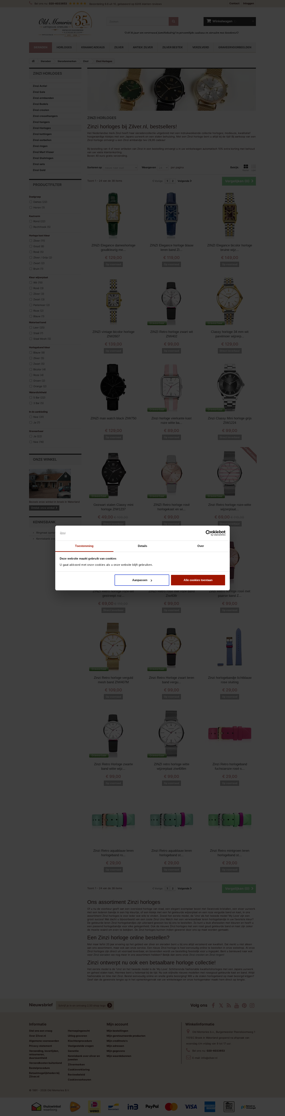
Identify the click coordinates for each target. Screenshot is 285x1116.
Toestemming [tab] (84, 546)
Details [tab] (142, 546)
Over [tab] (200, 546)
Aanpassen (139, 580)
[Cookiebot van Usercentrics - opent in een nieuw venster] (208, 533)
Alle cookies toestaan (198, 580)
